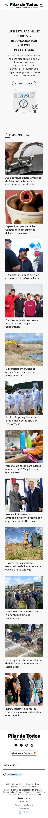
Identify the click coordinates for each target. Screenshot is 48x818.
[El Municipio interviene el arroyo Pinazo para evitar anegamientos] (24, 349)
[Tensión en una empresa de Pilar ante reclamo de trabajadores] (24, 592)
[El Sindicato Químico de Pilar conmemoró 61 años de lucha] (24, 255)
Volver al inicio (24, 83)
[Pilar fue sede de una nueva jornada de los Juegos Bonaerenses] (24, 300)
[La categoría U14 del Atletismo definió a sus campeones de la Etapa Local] (24, 640)
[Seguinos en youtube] (16, 745)
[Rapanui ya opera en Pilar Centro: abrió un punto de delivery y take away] (24, 207)
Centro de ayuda (24, 798)
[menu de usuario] (41, 5)
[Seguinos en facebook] (32, 745)
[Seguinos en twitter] (21, 745)
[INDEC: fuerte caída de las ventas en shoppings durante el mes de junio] (24, 689)
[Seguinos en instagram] (26, 745)
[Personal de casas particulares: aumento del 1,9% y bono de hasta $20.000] (24, 446)
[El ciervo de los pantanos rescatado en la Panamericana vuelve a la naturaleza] (24, 543)
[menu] (7, 5)
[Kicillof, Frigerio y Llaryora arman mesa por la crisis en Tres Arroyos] (24, 398)
